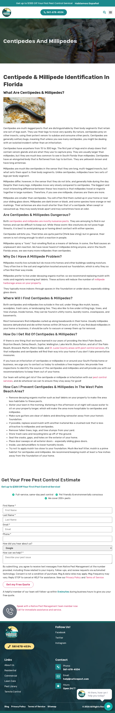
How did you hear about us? (17, 544)
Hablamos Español (87, 3)
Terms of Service (95, 577)
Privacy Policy (73, 577)
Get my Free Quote (18, 584)
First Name (9, 506)
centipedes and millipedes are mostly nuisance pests (39, 221)
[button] (110, 12)
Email (6, 525)
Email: (66, 675)
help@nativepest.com (76, 679)
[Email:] (58, 676)
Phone (7, 534)
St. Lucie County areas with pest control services (77, 348)
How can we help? (13, 553)
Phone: (66, 665)
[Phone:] (58, 667)
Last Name (9, 515)
